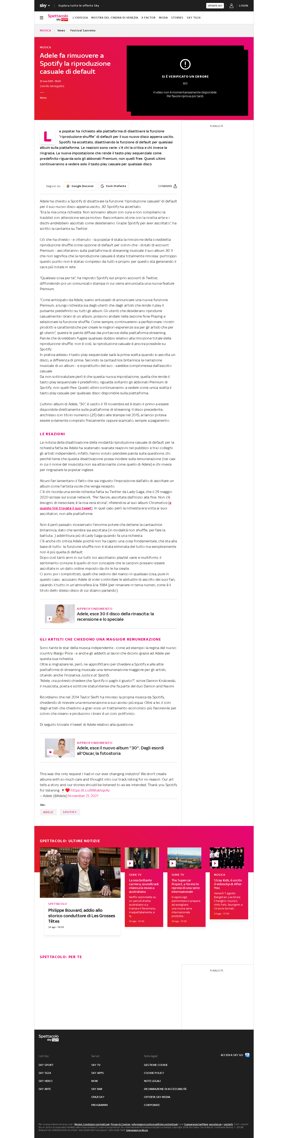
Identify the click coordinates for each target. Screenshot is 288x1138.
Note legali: (151, 1056)
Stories (177, 17)
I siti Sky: (44, 1056)
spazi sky (97, 1097)
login (243, 5)
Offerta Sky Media (157, 1097)
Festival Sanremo (83, 30)
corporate (152, 1105)
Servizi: (95, 1056)
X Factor (148, 17)
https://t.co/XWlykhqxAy (90, 790)
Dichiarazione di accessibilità (165, 1089)
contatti (228, 1124)
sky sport (46, 1065)
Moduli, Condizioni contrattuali (92, 1124)
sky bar (96, 1089)
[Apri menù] (41, 18)
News (61, 30)
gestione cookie (156, 1065)
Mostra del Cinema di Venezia (114, 17)
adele (48, 812)
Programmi (99, 1105)
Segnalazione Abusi (137, 1130)
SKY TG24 (194, 17)
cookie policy (154, 1073)
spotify (70, 812)
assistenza (215, 1124)
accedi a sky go (232, 1055)
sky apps (97, 1073)
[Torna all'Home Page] (58, 18)
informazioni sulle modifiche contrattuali (155, 1124)
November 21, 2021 (83, 796)
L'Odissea (80, 17)
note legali (152, 1081)
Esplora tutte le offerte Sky (79, 5)
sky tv (95, 1065)
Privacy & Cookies (121, 1124)
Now (94, 1081)
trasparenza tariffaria (196, 1124)
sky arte (45, 1089)
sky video (45, 1081)
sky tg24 (45, 1073)
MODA (163, 17)
